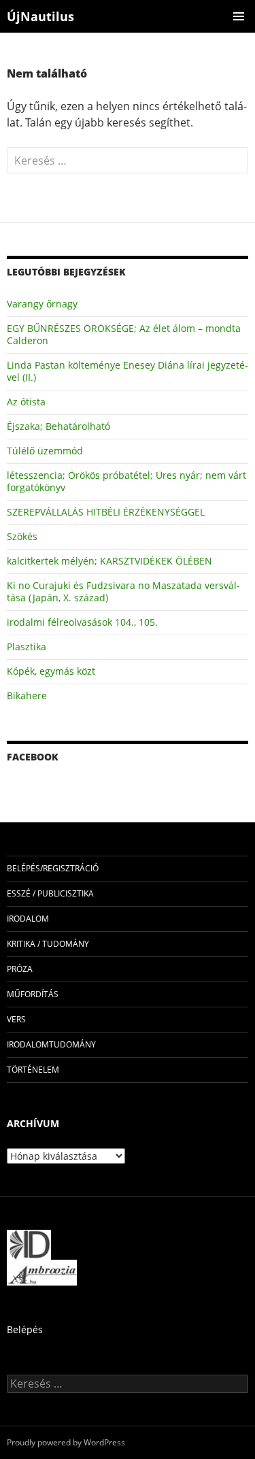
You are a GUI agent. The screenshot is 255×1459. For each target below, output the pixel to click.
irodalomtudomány (51, 1044)
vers (16, 1019)
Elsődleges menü (238, 16)
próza (20, 969)
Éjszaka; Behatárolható (58, 426)
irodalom (28, 918)
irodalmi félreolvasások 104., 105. (82, 622)
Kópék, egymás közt (51, 671)
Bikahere (27, 695)
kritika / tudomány (48, 944)
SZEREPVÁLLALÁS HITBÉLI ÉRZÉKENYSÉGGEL (106, 511)
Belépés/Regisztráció (53, 868)
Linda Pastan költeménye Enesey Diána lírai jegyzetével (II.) (127, 371)
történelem (33, 1069)
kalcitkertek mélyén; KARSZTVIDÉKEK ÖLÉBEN (109, 560)
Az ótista (26, 401)
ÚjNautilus (40, 16)
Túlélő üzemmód (45, 450)
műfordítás (32, 994)
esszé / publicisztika (50, 893)
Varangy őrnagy (42, 303)
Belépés (25, 1329)
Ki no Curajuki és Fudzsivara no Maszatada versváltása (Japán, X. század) (123, 591)
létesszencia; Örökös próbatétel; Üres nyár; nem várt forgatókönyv (126, 481)
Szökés (22, 536)
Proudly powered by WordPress (66, 1442)
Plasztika (26, 646)
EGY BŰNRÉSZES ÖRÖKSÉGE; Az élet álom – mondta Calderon (124, 334)
